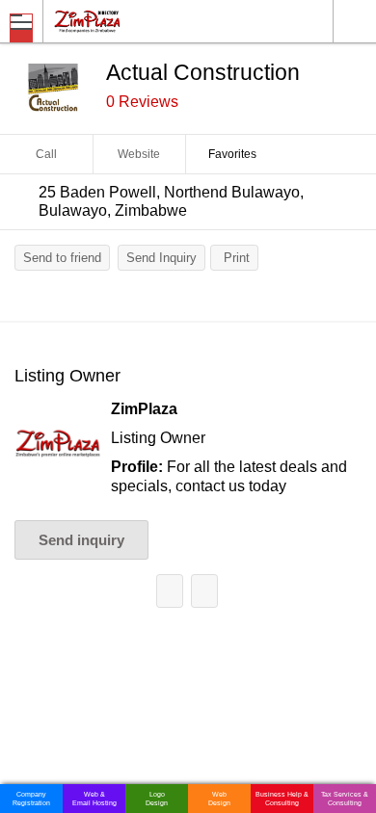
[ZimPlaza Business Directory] (133, 20)
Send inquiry (81, 540)
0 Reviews (142, 101)
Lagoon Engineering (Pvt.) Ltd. (169, 591)
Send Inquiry (161, 257)
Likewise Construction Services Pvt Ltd (204, 591)
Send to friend (62, 257)
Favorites (232, 154)
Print (237, 257)
